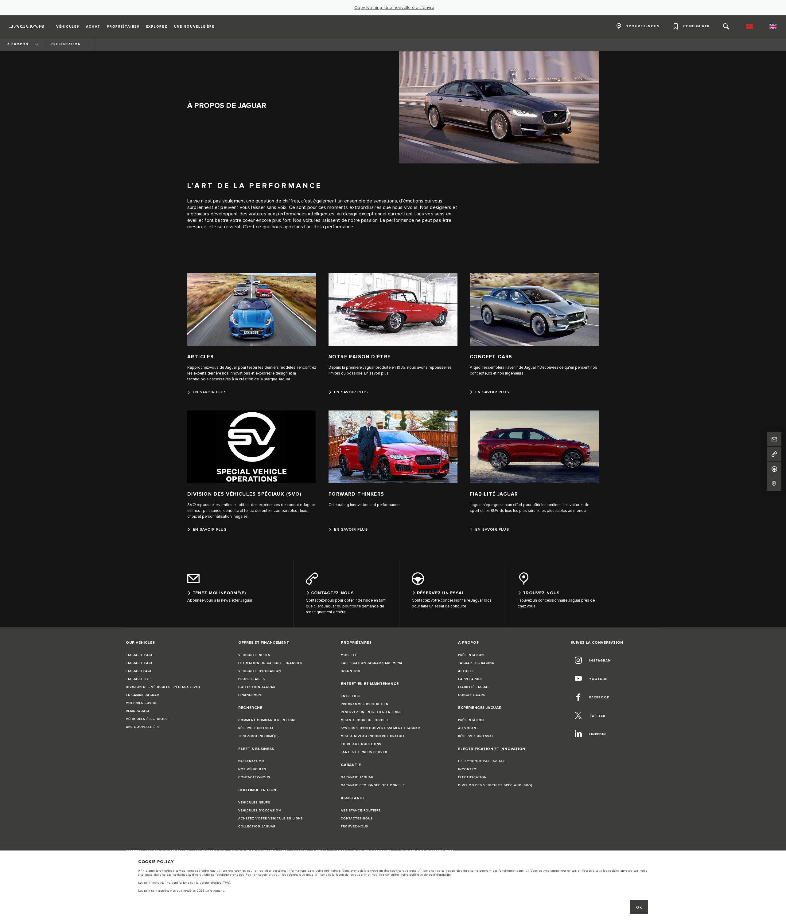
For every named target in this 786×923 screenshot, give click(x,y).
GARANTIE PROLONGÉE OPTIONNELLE (373, 785)
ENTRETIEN (350, 696)
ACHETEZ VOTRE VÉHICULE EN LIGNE (270, 818)
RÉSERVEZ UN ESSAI (255, 728)
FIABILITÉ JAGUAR (474, 687)
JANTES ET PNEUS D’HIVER (364, 752)
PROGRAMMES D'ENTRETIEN (364, 704)
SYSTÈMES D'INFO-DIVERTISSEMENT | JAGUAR (380, 728)
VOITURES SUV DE (142, 703)
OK (639, 907)
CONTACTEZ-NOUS (254, 777)
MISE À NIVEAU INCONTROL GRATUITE (374, 736)
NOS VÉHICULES (252, 769)
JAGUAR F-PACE (139, 655)
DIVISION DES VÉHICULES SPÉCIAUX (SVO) (163, 687)
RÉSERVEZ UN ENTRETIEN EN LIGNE (371, 712)
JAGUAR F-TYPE (139, 679)
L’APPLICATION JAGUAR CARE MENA (372, 663)
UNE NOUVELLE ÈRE (143, 727)
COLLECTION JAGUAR (256, 687)
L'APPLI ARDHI (470, 679)
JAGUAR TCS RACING (476, 663)
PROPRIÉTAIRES (251, 679)
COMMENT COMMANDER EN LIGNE (267, 720)
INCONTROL (351, 671)
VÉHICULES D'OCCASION (259, 671)
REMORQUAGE (138, 711)
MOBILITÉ (349, 655)
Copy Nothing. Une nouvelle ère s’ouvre (394, 7)
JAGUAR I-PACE (139, 671)
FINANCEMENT (250, 695)
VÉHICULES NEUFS (254, 655)
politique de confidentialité (430, 875)
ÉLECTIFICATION (472, 777)
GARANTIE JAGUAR (357, 777)
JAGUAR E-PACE (139, 663)
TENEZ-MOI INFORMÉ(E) (258, 736)
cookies (292, 875)
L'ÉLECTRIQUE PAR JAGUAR (481, 761)
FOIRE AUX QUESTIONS (361, 744)
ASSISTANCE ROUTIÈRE (361, 810)
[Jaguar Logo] (26, 26)
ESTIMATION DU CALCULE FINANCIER (270, 663)
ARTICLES (466, 671)
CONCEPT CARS (471, 695)
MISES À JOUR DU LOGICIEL (365, 720)
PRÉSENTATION (251, 761)
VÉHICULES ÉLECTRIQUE (147, 719)
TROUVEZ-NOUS (354, 826)
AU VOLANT (468, 728)
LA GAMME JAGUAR (142, 695)
